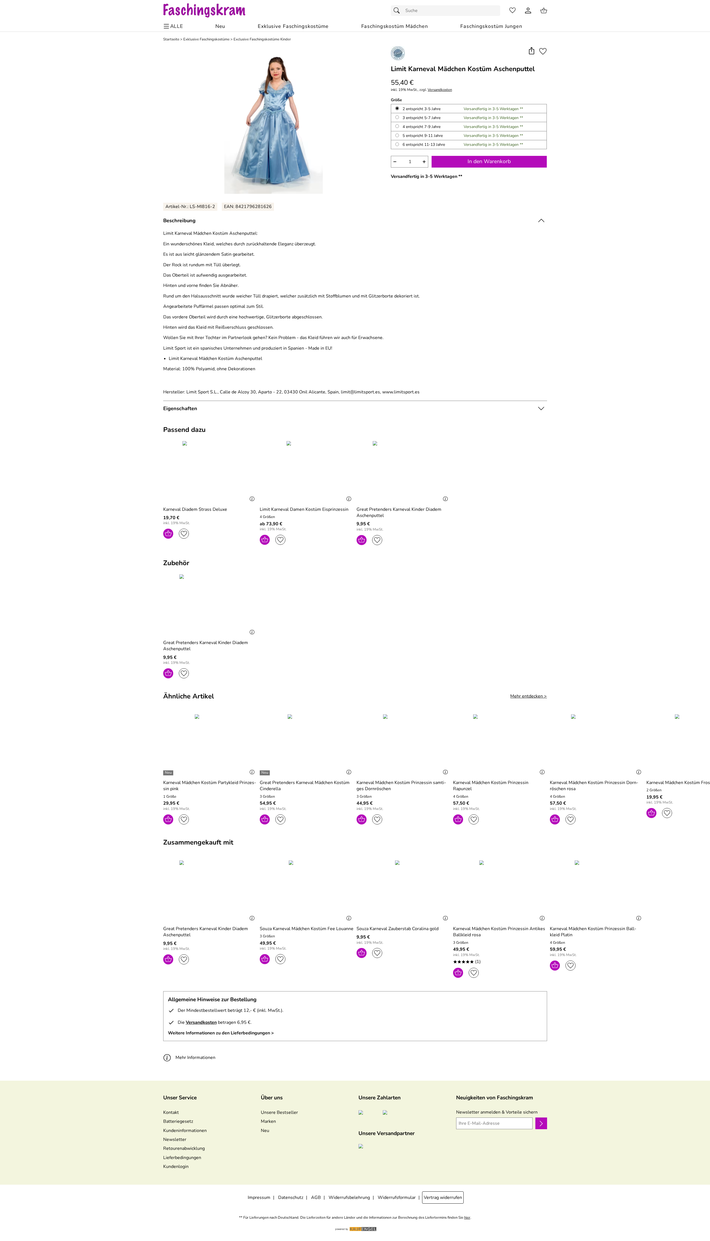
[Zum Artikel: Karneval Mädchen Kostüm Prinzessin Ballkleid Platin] (597, 890)
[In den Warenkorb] (168, 534)
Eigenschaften (180, 408)
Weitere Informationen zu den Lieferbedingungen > (221, 1033)
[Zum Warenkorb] (543, 10)
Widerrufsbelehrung (349, 1197)
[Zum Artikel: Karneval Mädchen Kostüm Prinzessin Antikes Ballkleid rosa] (500, 890)
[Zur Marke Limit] (398, 53)
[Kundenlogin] (528, 10)
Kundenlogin (176, 1166)
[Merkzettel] (512, 10)
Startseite (171, 39)
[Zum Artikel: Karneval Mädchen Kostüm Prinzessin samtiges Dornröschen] (404, 744)
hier (467, 1217)
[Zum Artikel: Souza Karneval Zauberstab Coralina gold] (404, 890)
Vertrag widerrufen (443, 1197)
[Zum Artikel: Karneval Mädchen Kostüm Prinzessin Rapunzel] (500, 744)
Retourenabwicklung (184, 1148)
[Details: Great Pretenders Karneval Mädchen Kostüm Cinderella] (265, 772)
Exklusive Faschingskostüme (206, 39)
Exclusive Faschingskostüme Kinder (262, 39)
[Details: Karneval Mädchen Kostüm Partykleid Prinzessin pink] (169, 772)
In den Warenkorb (489, 161)
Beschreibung (179, 220)
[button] (531, 51)
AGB (316, 1197)
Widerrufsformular (397, 1197)
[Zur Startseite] (209, 10)
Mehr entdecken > (528, 696)
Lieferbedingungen (182, 1158)
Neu (265, 1131)
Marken (268, 1121)
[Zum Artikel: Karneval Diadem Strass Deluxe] (210, 471)
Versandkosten (440, 90)
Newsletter (174, 1139)
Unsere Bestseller (279, 1112)
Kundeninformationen (185, 1131)
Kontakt (171, 1112)
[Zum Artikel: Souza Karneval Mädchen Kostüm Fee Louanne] (307, 890)
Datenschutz (290, 1197)
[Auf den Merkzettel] (543, 51)
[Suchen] (398, 10)
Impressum (259, 1197)
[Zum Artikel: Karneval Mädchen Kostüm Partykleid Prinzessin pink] (210, 744)
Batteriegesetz (178, 1121)
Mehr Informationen (195, 1057)
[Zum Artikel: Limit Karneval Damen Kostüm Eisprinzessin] (307, 471)
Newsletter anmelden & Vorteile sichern (497, 1112)
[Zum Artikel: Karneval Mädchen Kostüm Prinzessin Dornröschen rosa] (597, 744)
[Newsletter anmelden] (541, 1123)
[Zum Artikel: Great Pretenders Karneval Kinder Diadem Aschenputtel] (404, 471)
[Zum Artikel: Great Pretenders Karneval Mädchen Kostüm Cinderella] (307, 744)
